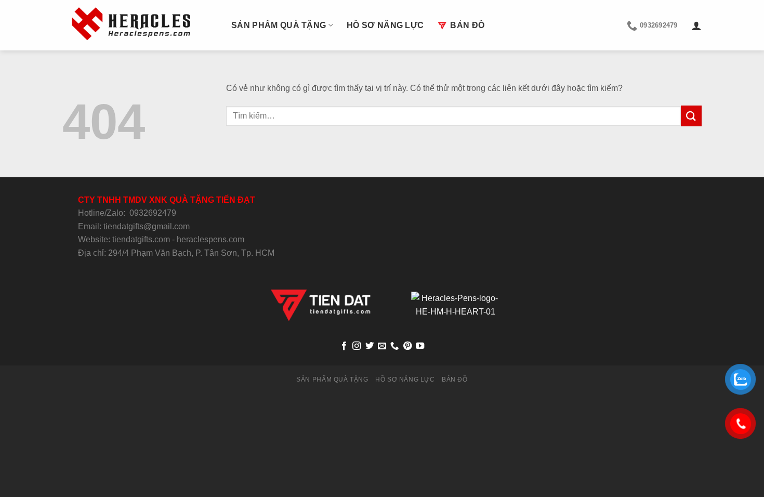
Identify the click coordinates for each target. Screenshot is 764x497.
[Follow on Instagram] (356, 346)
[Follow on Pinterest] (407, 346)
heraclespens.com (210, 239)
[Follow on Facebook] (343, 346)
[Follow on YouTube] (420, 346)
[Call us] (394, 346)
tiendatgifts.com (141, 239)
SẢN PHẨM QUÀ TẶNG (278, 25)
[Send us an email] (382, 346)
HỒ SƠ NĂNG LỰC (385, 25)
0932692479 (152, 212)
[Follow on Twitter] (369, 346)
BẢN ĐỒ (467, 25)
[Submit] (691, 116)
